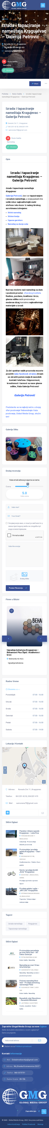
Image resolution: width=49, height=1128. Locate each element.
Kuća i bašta (17, 94)
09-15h (22, 1079)
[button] (39, 449)
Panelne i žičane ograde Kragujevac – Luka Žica (29, 832)
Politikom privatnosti (23, 1046)
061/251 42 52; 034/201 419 (14, 47)
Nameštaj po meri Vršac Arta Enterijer (29, 966)
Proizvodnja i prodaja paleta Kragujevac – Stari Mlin (29, 851)
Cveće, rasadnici (25, 1006)
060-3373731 (19, 1073)
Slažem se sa (18, 1046)
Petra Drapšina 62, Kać (29, 957)
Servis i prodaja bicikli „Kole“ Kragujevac (28, 871)
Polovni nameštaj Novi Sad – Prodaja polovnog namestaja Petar (29, 983)
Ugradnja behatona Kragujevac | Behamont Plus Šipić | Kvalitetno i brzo (23, 652)
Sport (21, 884)
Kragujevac (32, 924)
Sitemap (40, 1124)
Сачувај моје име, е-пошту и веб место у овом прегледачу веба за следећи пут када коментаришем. (25, 526)
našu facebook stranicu (25, 374)
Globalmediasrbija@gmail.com (25, 1060)
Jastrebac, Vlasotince (29, 1003)
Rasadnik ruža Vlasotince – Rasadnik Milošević (30, 999)
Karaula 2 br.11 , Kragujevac (15, 44)
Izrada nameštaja (15, 924)
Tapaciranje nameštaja (17, 929)
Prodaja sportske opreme (28, 881)
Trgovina (22, 899)
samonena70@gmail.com (14, 51)
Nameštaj (32, 960)
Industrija (22, 842)
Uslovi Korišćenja (13, 1124)
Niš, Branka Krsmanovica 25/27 (26, 1066)
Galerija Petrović (14, 196)
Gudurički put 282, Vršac (29, 970)
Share (36, 84)
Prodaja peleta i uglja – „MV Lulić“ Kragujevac (29, 890)
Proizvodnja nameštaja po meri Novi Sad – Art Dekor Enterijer (29, 952)
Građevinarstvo (25, 862)
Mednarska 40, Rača (16, 659)
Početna (5, 94)
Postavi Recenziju (16, 588)
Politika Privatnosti (28, 1124)
